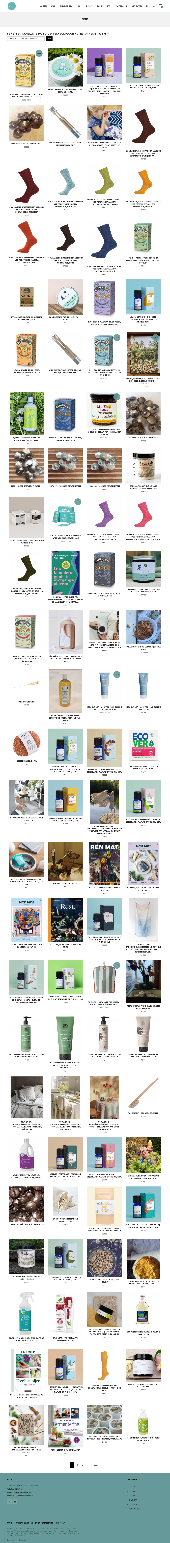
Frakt (9, 1523)
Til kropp (89, 6)
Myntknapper (121, 6)
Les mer (66, 1533)
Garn (109, 6)
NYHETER (43, 6)
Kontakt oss (134, 1509)
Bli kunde (133, 1491)
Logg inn (133, 1504)
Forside (132, 1487)
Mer (147, 6)
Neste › (96, 1465)
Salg (53, 6)
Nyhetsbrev (60, 1523)
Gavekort (133, 1500)
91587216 (18, 1489)
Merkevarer (137, 6)
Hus (78, 6)
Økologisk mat (66, 6)
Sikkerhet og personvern (42, 1523)
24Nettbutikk (21, 1540)
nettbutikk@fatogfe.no (22, 1492)
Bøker (99, 6)
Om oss (132, 1495)
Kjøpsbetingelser (21, 1523)
